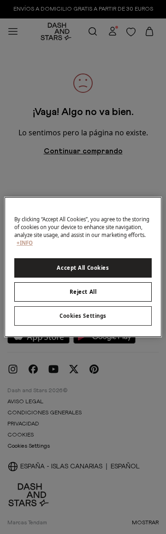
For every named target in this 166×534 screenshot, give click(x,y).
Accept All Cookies (83, 267)
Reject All (83, 291)
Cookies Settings (83, 315)
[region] (83, 267)
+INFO (25, 242)
